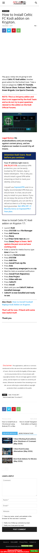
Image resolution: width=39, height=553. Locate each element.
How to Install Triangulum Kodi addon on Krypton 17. (28, 424)
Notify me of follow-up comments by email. (17, 523)
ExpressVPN (19, 187)
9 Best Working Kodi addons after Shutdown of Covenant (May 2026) (25, 441)
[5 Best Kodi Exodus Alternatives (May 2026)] (7, 451)
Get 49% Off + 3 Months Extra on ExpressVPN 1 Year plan (17, 209)
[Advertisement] (19, 54)
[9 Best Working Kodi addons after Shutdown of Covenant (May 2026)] (7, 441)
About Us (6, 542)
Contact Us (32, 542)
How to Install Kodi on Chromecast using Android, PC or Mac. (9, 424)
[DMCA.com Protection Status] (27, 546)
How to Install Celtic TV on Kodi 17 (12, 397)
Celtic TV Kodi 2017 (13, 395)
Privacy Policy (23, 542)
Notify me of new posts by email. (14, 525)
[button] (36, 3)
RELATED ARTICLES (9, 433)
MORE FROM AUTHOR (26, 433)
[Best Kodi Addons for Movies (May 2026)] (7, 460)
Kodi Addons (6, 11)
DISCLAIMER (14, 542)
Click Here (34, 551)
